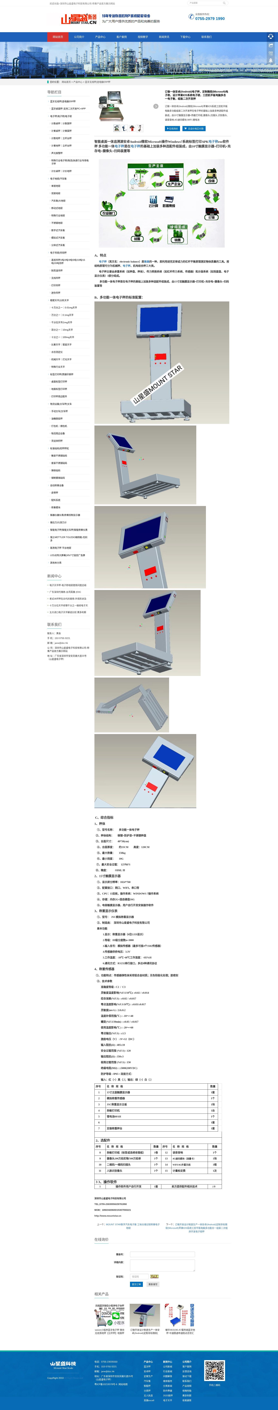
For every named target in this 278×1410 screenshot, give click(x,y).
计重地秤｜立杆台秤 (61, 145)
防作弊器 (167, 1390)
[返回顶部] (271, 62)
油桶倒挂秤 (57, 418)
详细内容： (119, 1262)
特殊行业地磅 (58, 215)
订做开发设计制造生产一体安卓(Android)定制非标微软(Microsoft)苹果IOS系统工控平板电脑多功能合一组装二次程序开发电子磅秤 (197, 1228)
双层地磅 (55, 193)
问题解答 (167, 1376)
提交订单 (136, 1284)
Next (155, 106)
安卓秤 (147, 1371)
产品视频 (186, 1386)
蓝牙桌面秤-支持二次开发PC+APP (68, 108)
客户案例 (121, 37)
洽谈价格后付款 (195, 128)
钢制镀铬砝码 (58, 478)
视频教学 (143, 37)
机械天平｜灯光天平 (61, 359)
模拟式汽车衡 (58, 237)
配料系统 (55, 500)
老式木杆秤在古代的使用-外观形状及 (68, 598)
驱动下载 (186, 1376)
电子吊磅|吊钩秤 (58, 252)
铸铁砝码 (55, 470)
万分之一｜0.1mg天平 (62, 315)
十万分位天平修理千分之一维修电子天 (69, 605)
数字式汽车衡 (58, 230)
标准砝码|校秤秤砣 (59, 448)
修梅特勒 (186, 1390)
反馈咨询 (186, 1371)
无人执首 (148, 1395)
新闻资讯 (164, 37)
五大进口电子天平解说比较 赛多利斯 (68, 612)
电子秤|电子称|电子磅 (61, 116)
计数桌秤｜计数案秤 (61, 123)
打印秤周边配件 (59, 396)
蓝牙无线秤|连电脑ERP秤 (97, 82)
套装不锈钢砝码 (59, 463)
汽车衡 (147, 1381)
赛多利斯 (186, 1395)
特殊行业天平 (58, 366)
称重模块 (55, 507)
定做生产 (148, 1376)
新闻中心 (167, 1361)
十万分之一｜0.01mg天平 (64, 307)
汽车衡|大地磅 (58, 200)
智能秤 (147, 1386)
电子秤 (119, 146)
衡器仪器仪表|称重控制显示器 (65, 515)
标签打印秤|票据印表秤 (61, 374)
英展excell (149, 1400)
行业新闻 (167, 1371)
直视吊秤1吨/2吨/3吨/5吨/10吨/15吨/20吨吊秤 (68, 261)
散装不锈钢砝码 (59, 455)
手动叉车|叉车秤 (59, 411)
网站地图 (123, 1384)
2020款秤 (168, 1395)
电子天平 (167, 1400)
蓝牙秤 (147, 1366)
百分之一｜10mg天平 (62, 329)
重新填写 (153, 1284)
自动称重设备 (57, 485)
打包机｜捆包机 (59, 426)
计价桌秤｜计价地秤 (61, 171)
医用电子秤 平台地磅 (60, 548)
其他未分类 (55, 562)
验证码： (120, 1276)
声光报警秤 (57, 153)
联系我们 (206, 37)
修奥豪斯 (186, 1400)
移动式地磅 (57, 208)
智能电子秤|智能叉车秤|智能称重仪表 (69, 530)
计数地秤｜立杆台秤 (61, 138)
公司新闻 (167, 1366)
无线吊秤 (55, 278)
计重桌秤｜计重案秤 (61, 131)
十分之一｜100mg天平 (62, 337)
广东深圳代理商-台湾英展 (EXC (65, 592)
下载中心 (185, 37)
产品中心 (100, 37)
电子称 (213, 141)
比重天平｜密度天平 (61, 344)
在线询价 (173, 128)
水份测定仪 (57, 352)
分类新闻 (167, 1386)
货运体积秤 (57, 441)
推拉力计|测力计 (58, 522)
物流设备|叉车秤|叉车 (61, 404)
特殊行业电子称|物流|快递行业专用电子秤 (70, 162)
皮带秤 (54, 492)
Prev (101, 106)
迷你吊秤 (55, 292)
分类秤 (147, 1390)
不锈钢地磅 (57, 223)
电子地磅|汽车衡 (58, 178)
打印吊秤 (55, 285)
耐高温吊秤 (57, 270)
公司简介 (79, 37)
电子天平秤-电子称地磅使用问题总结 (68, 585)
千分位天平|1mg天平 (61, 322)
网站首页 (58, 37)
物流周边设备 (58, 433)
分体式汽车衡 (58, 245)
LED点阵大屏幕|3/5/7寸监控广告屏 (67, 555)
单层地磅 (55, 186)
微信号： (120, 1254)
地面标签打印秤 (59, 389)
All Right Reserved (73, 1378)
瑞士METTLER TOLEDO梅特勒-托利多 (68, 539)
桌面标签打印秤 (59, 381)
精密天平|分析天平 (59, 300)
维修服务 (167, 1381)
